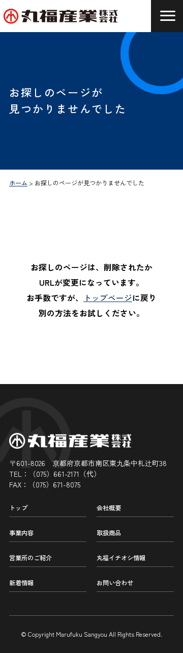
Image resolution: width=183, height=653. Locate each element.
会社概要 (109, 507)
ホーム (18, 182)
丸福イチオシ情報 (121, 557)
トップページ (107, 298)
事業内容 (21, 532)
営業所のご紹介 (30, 557)
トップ (18, 507)
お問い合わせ (115, 582)
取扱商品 (109, 532)
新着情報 (21, 582)
